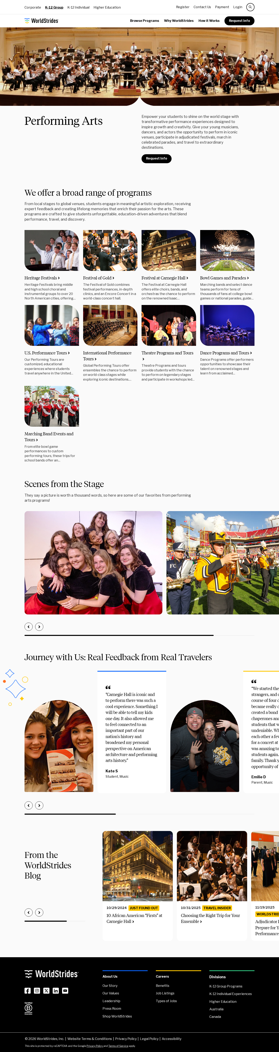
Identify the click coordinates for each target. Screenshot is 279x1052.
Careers (162, 976)
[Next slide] (39, 627)
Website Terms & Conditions (89, 1039)
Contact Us (202, 7)
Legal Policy (149, 1039)
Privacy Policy (126, 1039)
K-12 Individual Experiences (230, 994)
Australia (216, 1009)
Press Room (112, 1009)
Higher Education (107, 7)
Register (183, 7)
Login (237, 7)
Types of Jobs (166, 1001)
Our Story (110, 986)
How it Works (209, 21)
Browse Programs (144, 21)
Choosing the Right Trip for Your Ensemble (210, 918)
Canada (215, 1017)
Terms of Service (118, 1046)
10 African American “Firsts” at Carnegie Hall (134, 918)
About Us (110, 976)
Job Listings (165, 993)
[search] (250, 7)
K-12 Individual (78, 7)
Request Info (239, 21)
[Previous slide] (29, 627)
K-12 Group (54, 7)
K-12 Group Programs (225, 986)
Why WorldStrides (179, 21)
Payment (222, 7)
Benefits (162, 986)
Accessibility (171, 1039)
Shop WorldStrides (117, 1016)
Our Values (111, 993)
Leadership (111, 1001)
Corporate (33, 7)
